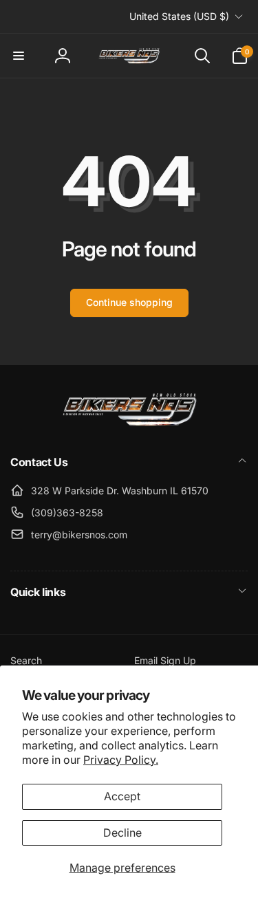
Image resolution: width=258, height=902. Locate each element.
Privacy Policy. (120, 760)
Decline (122, 832)
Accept (122, 796)
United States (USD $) (179, 16)
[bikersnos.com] (129, 425)
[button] (18, 56)
